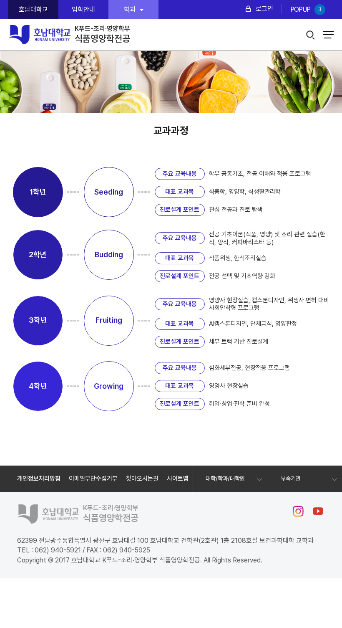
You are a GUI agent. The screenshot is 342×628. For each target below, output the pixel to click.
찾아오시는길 (142, 478)
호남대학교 (33, 9)
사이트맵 (178, 478)
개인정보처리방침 (38, 478)
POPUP (305, 9)
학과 (130, 9)
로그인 (264, 9)
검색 (310, 35)
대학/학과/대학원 (225, 478)
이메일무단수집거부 (93, 478)
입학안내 (83, 9)
